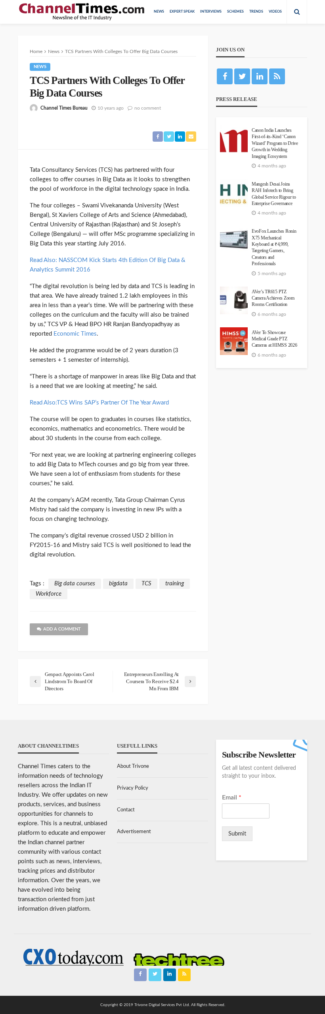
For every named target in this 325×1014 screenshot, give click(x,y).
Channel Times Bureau (64, 108)
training (174, 584)
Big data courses (74, 584)
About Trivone (133, 766)
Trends (256, 11)
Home (36, 51)
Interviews (211, 11)
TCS (146, 584)
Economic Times (75, 334)
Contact (126, 810)
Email (231, 797)
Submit (237, 834)
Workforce (48, 594)
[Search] (297, 12)
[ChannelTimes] (82, 12)
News (159, 11)
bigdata (118, 584)
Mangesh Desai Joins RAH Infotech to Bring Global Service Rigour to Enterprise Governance (274, 194)
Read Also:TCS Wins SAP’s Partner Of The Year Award (99, 403)
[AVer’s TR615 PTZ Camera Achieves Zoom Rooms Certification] (234, 300)
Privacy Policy (132, 788)
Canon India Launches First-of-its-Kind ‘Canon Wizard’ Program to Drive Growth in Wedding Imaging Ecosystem (275, 143)
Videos (275, 11)
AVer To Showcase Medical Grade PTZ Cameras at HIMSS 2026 (274, 339)
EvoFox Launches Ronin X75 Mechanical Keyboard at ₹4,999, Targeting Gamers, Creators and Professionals (274, 247)
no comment (147, 108)
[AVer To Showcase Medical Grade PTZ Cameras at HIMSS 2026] (234, 341)
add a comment (62, 629)
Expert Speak (182, 11)
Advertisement (134, 831)
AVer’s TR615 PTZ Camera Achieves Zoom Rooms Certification (273, 298)
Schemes (235, 11)
